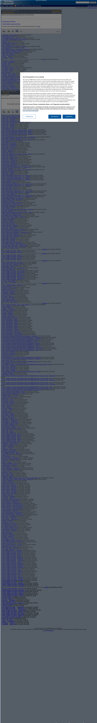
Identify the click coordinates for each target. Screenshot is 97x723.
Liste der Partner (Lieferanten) (30, 110)
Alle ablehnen (55, 116)
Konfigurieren (29, 116)
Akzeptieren (69, 116)
